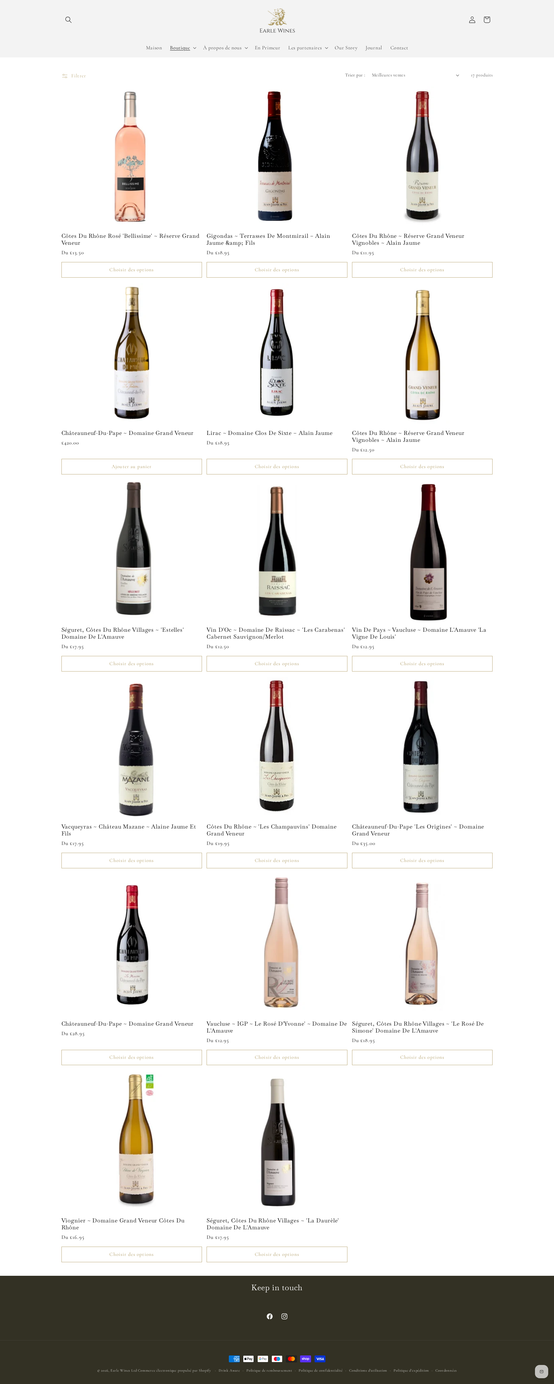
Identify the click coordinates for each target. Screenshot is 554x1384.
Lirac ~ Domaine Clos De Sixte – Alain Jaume (270, 433)
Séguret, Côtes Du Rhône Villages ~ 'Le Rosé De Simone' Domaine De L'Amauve (418, 1027)
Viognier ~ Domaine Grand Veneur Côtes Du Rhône (123, 1224)
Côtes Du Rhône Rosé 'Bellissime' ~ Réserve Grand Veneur (130, 239)
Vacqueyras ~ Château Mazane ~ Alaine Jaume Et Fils (128, 830)
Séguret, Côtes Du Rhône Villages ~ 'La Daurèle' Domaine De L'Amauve (273, 1224)
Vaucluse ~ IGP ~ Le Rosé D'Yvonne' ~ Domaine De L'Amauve (277, 1027)
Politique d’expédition (411, 1370)
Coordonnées (446, 1370)
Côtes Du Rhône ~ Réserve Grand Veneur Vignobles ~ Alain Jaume (408, 239)
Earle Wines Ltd (124, 1370)
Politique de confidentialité (321, 1370)
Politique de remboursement (269, 1370)
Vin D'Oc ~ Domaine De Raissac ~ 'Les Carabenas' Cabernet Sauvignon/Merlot (276, 633)
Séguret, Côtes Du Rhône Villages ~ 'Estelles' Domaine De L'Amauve (122, 633)
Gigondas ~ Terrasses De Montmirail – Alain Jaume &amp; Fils (268, 239)
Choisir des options (131, 270)
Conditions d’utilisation (368, 1370)
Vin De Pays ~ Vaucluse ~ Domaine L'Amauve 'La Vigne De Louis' (419, 633)
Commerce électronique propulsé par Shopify (174, 1370)
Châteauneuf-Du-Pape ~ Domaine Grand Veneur (127, 433)
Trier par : (355, 75)
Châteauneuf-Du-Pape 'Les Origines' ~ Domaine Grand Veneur (418, 830)
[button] (68, 19)
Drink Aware (229, 1370)
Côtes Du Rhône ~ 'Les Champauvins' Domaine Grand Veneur (272, 830)
